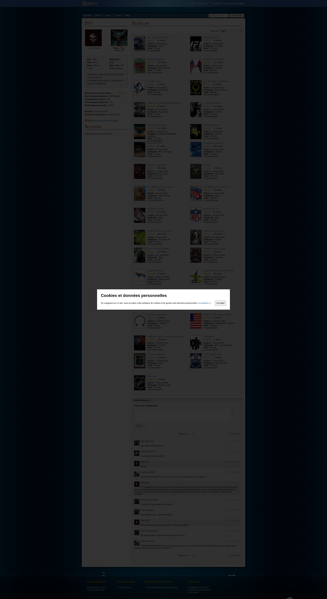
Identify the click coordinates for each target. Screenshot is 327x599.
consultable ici (204, 303)
